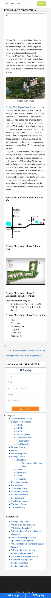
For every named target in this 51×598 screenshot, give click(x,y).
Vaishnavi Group (18, 504)
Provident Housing (19, 482)
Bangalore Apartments (21, 422)
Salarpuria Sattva (19, 488)
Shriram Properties (19, 491)
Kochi (19, 476)
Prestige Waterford (19, 563)
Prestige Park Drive (20, 566)
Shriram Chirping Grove (22, 560)
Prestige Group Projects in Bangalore (22, 356)
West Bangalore (23, 444)
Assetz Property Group (21, 419)
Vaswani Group (18, 507)
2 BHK (19, 425)
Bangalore (21, 460)
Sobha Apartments (19, 495)
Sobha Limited (17, 498)
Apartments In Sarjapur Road (24, 556)
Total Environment (19, 501)
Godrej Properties (19, 453)
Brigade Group (18, 447)
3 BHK (19, 428)
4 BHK (19, 431)
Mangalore (21, 479)
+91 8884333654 (29, 364)
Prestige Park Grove (20, 521)
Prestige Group (18, 457)
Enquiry (39, 595)
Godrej (14, 450)
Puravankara (17, 485)
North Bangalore (24, 438)
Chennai (20, 469)
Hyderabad (21, 472)
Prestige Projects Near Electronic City (28, 351)
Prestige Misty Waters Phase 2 (18, 107)
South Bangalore (23, 441)
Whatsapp (13, 595)
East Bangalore (23, 434)
